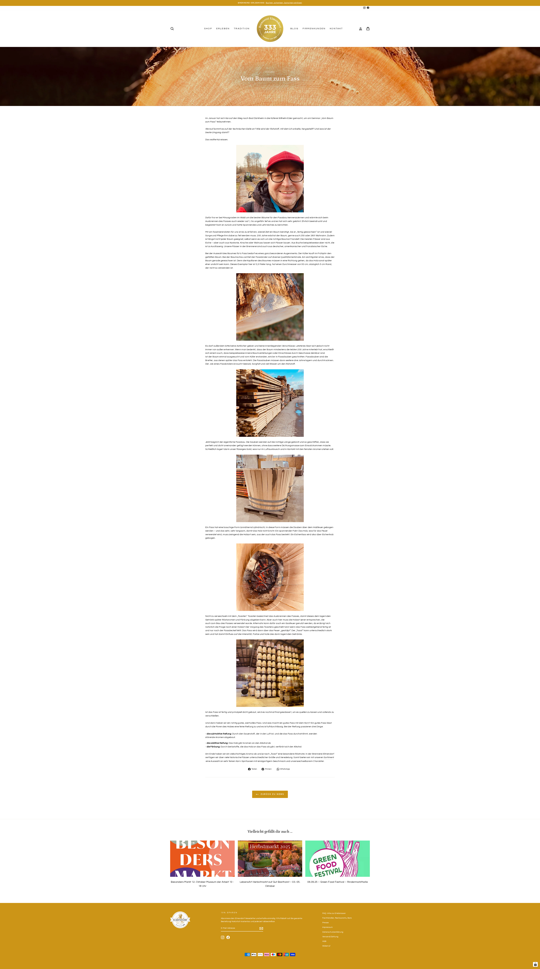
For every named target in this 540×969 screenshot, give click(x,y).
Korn (306, 723)
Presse (325, 923)
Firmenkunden (314, 28)
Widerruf (326, 946)
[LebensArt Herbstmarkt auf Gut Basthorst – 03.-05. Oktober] (270, 859)
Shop (208, 28)
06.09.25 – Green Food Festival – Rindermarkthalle (337, 882)
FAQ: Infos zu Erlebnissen (334, 913)
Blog (294, 28)
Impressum (327, 927)
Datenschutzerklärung (332, 932)
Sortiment (329, 757)
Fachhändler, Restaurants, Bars (337, 918)
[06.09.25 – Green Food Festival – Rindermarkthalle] (337, 859)
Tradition (242, 28)
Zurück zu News (272, 794)
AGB (324, 941)
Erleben (223, 28)
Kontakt (336, 28)
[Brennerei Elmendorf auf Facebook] (228, 937)
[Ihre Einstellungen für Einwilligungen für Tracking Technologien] (535, 964)
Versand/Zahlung (330, 937)
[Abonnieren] (261, 928)
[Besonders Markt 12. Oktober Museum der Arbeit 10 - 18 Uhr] (202, 859)
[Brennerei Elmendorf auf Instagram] (222, 937)
